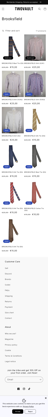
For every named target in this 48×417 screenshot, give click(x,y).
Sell (6, 268)
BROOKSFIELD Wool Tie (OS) (13, 63)
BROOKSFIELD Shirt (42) (11, 136)
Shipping (9, 296)
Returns (8, 301)
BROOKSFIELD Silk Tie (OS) (34, 136)
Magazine (9, 339)
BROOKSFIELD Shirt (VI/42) (12, 99)
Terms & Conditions (13, 356)
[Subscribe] (40, 379)
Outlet (7, 285)
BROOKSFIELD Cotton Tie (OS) (34, 209)
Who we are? (10, 334)
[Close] (46, 398)
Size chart (9, 312)
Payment (9, 307)
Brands (8, 279)
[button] (3, 9)
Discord (8, 274)
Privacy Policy (28, 406)
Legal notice (10, 361)
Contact (8, 318)
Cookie (8, 350)
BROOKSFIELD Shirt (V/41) (34, 63)
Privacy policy (11, 345)
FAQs (7, 290)
